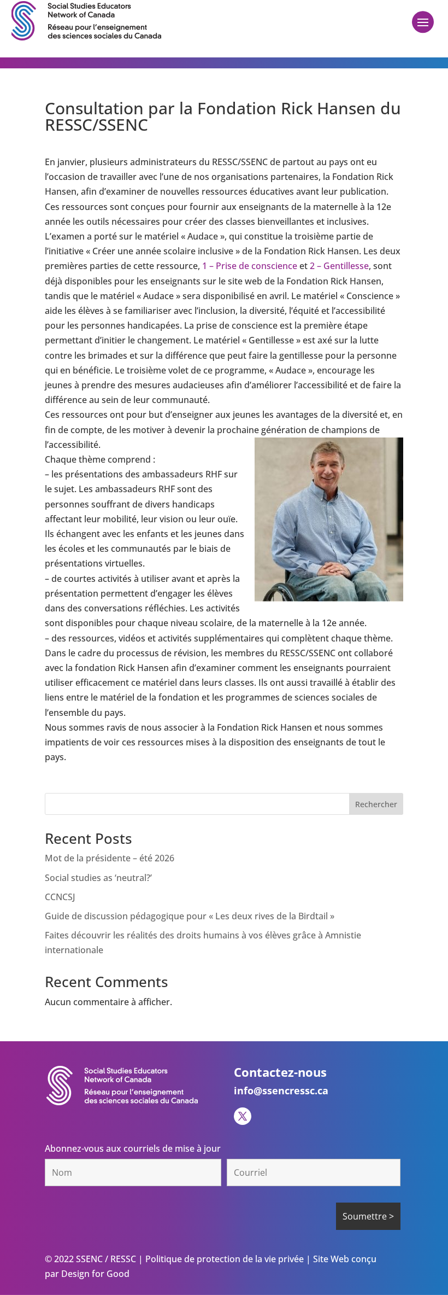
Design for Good (94, 1274)
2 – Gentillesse (339, 266)
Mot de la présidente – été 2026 (109, 858)
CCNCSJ (60, 897)
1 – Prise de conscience (250, 266)
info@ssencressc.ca (281, 1090)
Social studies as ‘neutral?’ (98, 878)
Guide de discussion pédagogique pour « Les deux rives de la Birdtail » (189, 916)
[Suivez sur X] (242, 1116)
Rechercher (376, 804)
